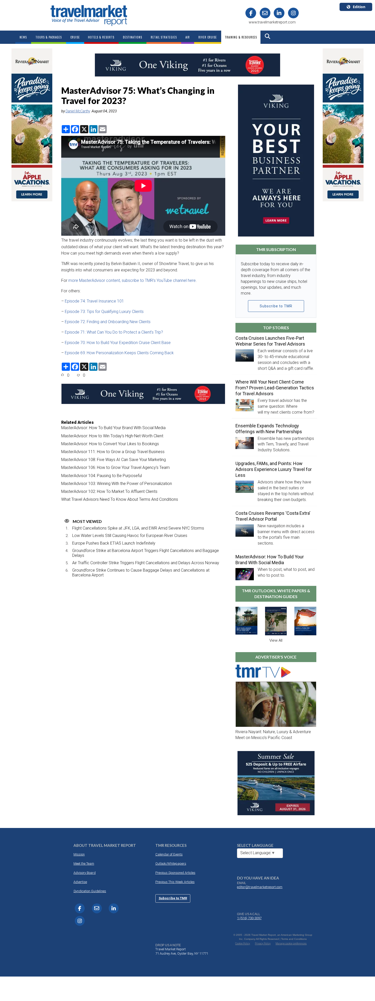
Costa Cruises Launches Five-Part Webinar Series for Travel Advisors (270, 341)
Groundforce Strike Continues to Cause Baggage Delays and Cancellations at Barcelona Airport (140, 572)
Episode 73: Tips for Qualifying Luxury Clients (105, 311)
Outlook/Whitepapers (170, 863)
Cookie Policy (242, 943)
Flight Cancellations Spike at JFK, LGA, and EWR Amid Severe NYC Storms (138, 528)
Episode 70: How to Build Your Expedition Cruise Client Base (118, 342)
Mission (79, 854)
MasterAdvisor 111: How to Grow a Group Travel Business (113, 451)
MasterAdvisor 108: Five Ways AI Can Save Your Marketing (113, 459)
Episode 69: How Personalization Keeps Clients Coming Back (119, 352)
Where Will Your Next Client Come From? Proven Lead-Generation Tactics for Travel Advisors (274, 387)
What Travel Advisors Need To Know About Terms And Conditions (119, 499)
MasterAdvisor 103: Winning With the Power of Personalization (116, 483)
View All (275, 640)
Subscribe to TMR (276, 306)
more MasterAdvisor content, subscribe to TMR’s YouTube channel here (132, 280)
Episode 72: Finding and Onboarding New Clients (108, 321)
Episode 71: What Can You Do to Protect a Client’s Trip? (114, 332)
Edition (359, 6)
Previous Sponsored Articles (175, 873)
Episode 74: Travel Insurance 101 (95, 301)
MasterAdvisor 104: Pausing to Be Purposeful (101, 475)
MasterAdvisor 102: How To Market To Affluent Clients (109, 491)
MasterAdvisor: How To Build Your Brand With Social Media (113, 427)
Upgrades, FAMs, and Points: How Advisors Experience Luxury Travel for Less (273, 469)
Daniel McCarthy (78, 111)
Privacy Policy (263, 943)
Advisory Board (84, 873)
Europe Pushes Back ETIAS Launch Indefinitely (113, 543)
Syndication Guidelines (89, 891)
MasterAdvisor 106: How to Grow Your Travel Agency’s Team (115, 467)
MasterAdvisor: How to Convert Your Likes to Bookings (110, 443)
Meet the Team (83, 863)
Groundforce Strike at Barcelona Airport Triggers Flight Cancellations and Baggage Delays (145, 553)
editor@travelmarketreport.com (259, 887)
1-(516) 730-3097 (249, 918)
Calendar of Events (169, 854)
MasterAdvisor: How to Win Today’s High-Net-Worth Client (112, 435)
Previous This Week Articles (175, 882)
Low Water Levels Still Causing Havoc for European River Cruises (129, 535)
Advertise (80, 882)
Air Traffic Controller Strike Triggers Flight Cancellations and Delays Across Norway (145, 562)
